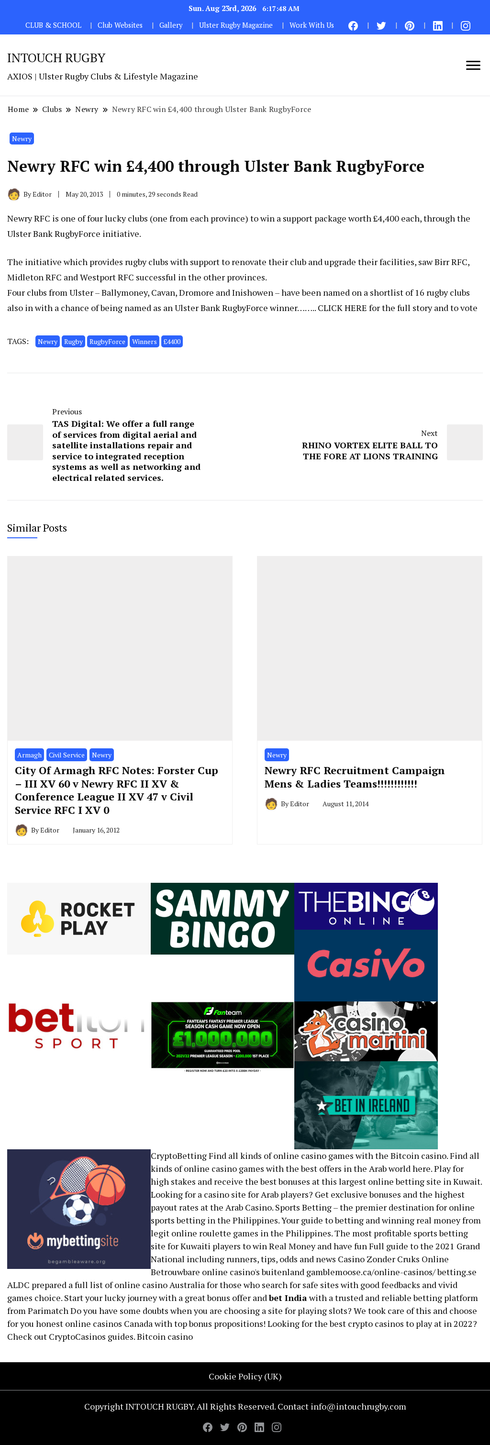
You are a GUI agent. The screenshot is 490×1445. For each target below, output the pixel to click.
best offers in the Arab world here (366, 1168)
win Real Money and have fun (310, 1246)
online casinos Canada (109, 1323)
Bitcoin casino (418, 1155)
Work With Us (312, 25)
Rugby (73, 341)
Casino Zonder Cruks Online (393, 1259)
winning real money (421, 1220)
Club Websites (120, 25)
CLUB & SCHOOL (53, 25)
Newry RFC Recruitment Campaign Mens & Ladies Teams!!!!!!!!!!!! (355, 776)
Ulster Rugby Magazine (236, 25)
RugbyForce (107, 341)
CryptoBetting (179, 1155)
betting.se (457, 1272)
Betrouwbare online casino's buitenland (227, 1272)
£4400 (172, 341)
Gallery (170, 25)
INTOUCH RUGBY (56, 57)
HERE (356, 307)
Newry (22, 138)
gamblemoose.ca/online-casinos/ (370, 1272)
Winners (144, 341)
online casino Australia (159, 1284)
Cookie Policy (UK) (245, 1376)
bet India (288, 1297)
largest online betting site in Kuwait (409, 1181)
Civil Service (67, 754)
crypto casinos (376, 1323)
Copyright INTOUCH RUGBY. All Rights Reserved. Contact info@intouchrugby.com (245, 1406)
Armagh (29, 754)
